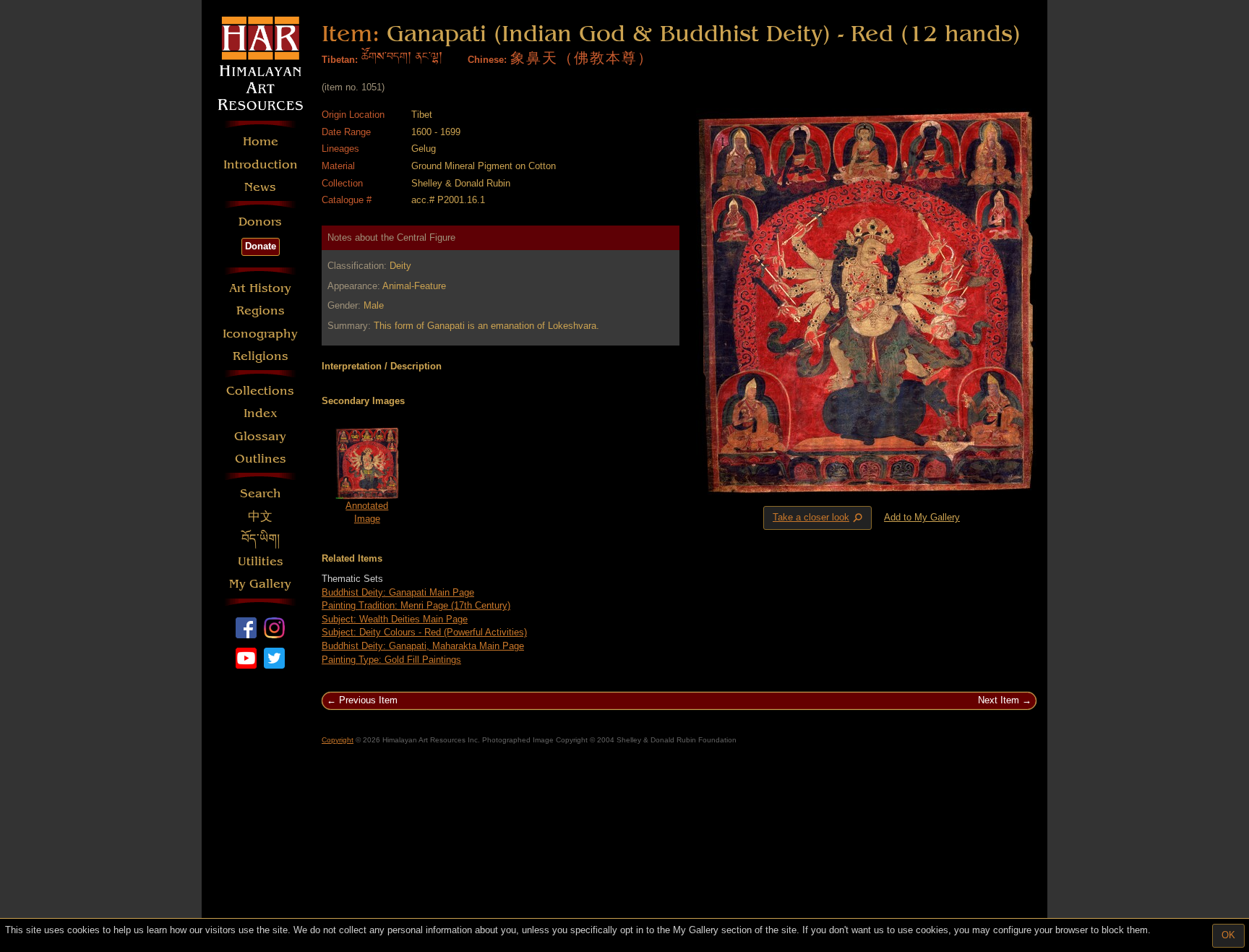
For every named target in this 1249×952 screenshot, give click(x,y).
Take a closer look (819, 518)
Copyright (337, 740)
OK (1228, 935)
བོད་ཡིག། (260, 539)
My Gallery (260, 584)
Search (260, 493)
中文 (260, 516)
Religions (260, 356)
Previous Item (368, 700)
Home (260, 141)
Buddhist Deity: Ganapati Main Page (398, 592)
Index (261, 413)
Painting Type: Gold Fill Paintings (391, 659)
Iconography (260, 333)
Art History (260, 288)
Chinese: (487, 59)
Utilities (260, 561)
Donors (260, 221)
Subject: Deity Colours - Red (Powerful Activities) (424, 632)
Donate (260, 246)
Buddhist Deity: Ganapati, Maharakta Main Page (423, 645)
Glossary (260, 436)
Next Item (998, 700)
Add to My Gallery (922, 517)
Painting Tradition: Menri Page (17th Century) (416, 605)
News (260, 187)
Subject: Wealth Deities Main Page (395, 619)
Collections (260, 391)
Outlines (260, 459)
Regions (260, 310)
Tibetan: (340, 59)
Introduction (260, 164)
